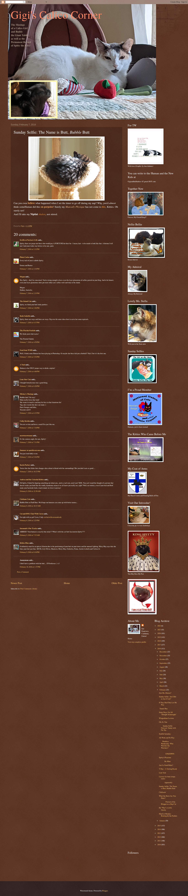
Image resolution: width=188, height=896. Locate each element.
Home (67, 583)
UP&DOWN (168, 752)
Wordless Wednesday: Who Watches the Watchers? (166, 744)
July (161, 670)
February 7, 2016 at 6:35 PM (29, 413)
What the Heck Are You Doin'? (167, 797)
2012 (159, 837)
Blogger (105, 890)
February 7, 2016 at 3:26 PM (29, 308)
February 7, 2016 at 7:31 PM (29, 442)
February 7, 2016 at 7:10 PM (29, 427)
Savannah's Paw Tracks (28, 528)
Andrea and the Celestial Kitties (32, 479)
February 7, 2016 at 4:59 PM (29, 342)
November (163, 655)
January (162, 820)
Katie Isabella (25, 316)
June (161, 674)
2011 (159, 840)
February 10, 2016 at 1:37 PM (30, 567)
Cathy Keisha (25, 421)
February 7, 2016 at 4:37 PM (29, 322)
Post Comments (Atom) (28, 588)
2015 (159, 825)
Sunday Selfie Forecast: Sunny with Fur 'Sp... (167, 728)
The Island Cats (26, 301)
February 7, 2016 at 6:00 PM (29, 371)
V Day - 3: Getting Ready (168, 769)
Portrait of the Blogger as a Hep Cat (167, 803)
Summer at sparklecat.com (30, 450)
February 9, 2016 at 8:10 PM (29, 552)
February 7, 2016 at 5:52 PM (29, 357)
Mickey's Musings (26, 394)
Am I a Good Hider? (166, 765)
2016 (159, 648)
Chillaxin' (162, 792)
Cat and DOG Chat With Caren (31, 513)
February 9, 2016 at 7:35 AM (30, 535)
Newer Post (16, 583)
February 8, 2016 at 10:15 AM (30, 506)
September (163, 663)
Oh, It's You (163, 722)
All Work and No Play (166, 737)
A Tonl (22, 364)
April (162, 682)
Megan (22, 276)
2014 (159, 829)
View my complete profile (137, 642)
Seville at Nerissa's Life (29, 240)
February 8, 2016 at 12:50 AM (30, 491)
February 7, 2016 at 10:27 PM (30, 471)
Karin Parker (25, 465)
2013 (159, 833)
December (163, 651)
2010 (159, 844)
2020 (159, 633)
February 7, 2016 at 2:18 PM (29, 269)
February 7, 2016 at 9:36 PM (29, 457)
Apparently (165, 782)
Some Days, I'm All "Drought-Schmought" (167, 713)
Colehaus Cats (25, 499)
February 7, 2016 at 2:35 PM (29, 293)
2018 (159, 641)
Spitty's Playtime (165, 757)
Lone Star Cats (25, 379)
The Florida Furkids (27, 330)
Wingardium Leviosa (166, 718)
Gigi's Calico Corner (56, 14)
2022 (159, 625)
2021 (159, 629)
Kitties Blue (24, 543)
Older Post (117, 583)
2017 (159, 644)
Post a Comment (23, 572)
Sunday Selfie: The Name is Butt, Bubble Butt (168, 787)
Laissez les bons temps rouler (167, 777)
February (163, 689)
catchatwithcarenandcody (52, 517)
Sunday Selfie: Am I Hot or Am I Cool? (167, 697)
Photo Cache (24, 257)
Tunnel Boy (163, 708)
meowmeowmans (26, 435)
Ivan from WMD (26, 350)
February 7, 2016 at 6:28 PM (29, 386)
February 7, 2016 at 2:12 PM (29, 249)
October (163, 659)
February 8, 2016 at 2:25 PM (29, 520)
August (162, 667)
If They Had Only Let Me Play (168, 703)
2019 (159, 637)
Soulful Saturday (165, 734)
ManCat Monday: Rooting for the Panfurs (168, 814)
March (162, 686)
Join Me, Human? (165, 693)
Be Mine (165, 761)
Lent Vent (162, 772)
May (161, 678)
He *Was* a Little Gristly (165, 808)
